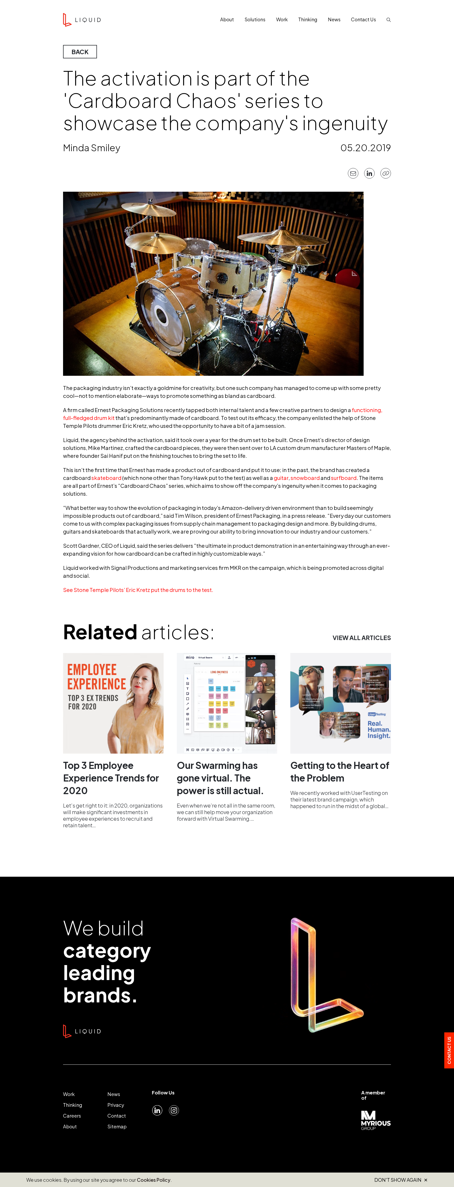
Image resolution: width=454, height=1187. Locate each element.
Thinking (72, 1105)
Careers (72, 1116)
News (113, 1094)
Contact (116, 1116)
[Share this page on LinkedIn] (369, 173)
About (70, 1126)
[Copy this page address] (385, 173)
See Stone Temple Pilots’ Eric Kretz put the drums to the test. (138, 589)
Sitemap (117, 1126)
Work (69, 1094)
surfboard (344, 477)
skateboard (106, 477)
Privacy (115, 1105)
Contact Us (449, 1050)
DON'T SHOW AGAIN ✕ (401, 1180)
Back (80, 51)
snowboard (305, 477)
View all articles (362, 637)
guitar (281, 477)
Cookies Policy (154, 1180)
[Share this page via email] (353, 173)
